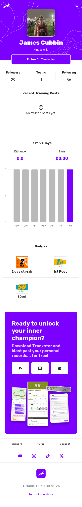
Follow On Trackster (41, 59)
